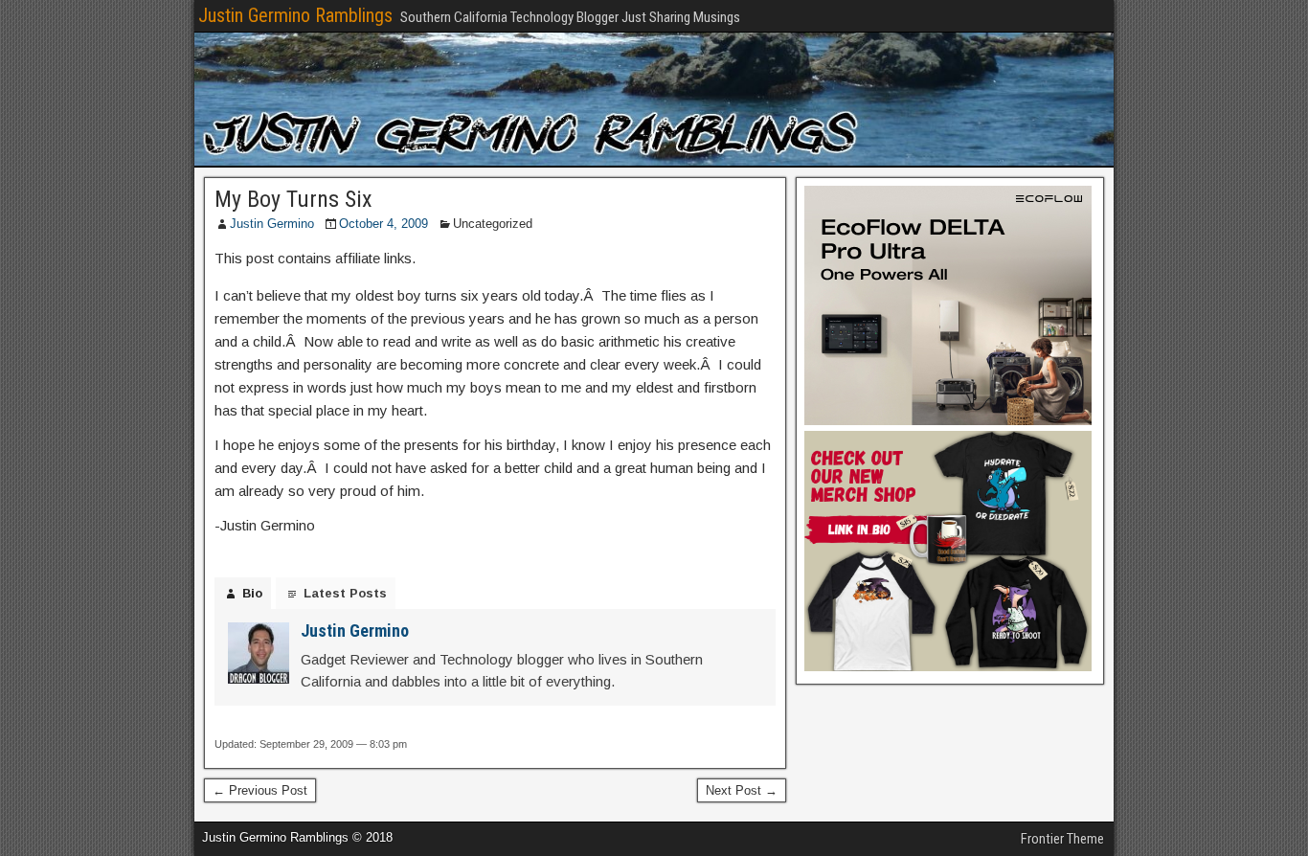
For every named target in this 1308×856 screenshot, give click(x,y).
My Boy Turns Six (293, 199)
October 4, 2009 (383, 223)
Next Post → (742, 790)
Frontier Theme (1062, 838)
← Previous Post (260, 790)
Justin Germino (272, 223)
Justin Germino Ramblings (295, 15)
